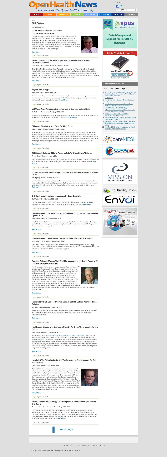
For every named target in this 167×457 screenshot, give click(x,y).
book (42, 339)
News (50, 14)
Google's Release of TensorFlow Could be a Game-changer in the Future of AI (64, 261)
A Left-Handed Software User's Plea (47, 31)
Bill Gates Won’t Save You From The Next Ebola (52, 126)
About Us (118, 14)
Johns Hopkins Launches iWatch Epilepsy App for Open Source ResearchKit (120, 110)
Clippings (63, 14)
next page (66, 429)
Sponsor (132, 14)
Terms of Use (99, 446)
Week (111, 88)
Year (123, 88)
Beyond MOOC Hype (40, 90)
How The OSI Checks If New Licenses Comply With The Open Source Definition (120, 128)
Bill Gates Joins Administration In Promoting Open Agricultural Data (61, 109)
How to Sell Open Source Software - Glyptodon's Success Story (116, 114)
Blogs (77, 14)
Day (105, 88)
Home (36, 14)
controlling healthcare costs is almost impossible (68, 335)
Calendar (90, 14)
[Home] (63, 11)
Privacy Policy (82, 446)
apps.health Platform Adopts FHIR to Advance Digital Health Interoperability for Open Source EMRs (120, 123)
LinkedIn (122, 6)
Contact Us (67, 446)
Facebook (118, 6)
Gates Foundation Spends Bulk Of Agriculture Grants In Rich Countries (62, 238)
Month (117, 88)
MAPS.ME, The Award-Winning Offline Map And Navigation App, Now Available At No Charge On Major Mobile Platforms (120, 94)
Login (34, 55)
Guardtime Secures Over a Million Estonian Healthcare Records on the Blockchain (119, 104)
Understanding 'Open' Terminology (116, 108)
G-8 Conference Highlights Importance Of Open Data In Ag (56, 196)
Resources (104, 14)
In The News (109, 98)
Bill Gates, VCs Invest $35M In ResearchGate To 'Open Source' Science (62, 153)
